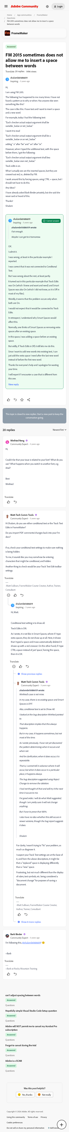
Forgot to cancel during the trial (20, 1045)
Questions (11, 18)
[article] (34, 472)
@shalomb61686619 (31, 942)
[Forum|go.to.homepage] (24, 6)
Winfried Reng (17, 440)
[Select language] (47, 6)
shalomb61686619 (18, 77)
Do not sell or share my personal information (25, 1128)
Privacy (44, 1117)
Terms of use (33, 1117)
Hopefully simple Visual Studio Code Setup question (31, 1010)
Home (9, 15)
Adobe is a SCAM (13, 1060)
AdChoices (54, 1128)
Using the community (16, 1117)
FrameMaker (42, 15)
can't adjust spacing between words (22, 995)
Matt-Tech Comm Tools (22, 514)
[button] (6, 7)
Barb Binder (16, 934)
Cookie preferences (15, 1122)
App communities (24, 15)
